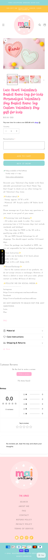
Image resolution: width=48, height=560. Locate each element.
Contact (24, 515)
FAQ (5, 321)
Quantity (6, 126)
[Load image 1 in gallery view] (12, 79)
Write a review (24, 374)
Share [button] (8, 349)
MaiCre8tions (18, 553)
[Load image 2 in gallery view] (24, 79)
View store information (14, 177)
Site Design (32, 553)
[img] (9, 404)
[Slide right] (43, 80)
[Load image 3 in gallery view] (35, 79)
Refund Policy (24, 520)
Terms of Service (24, 529)
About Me (24, 506)
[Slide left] (4, 80)
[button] (3, 24)
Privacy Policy (24, 524)
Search (24, 502)
